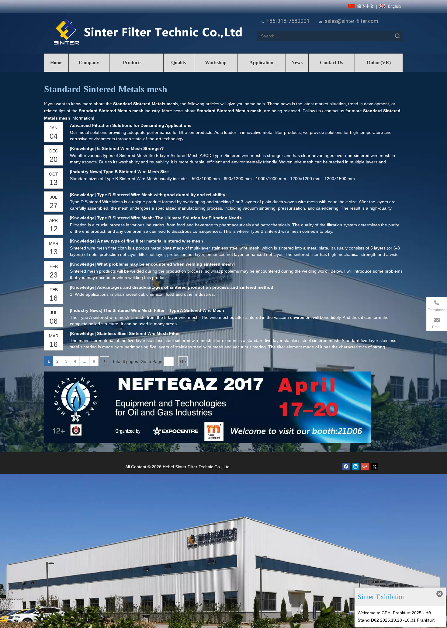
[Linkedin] (355, 466)
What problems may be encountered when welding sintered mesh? (166, 264)
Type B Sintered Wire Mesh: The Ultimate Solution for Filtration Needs (169, 217)
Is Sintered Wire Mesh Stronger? (130, 148)
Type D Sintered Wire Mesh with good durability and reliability (161, 194)
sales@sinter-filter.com (351, 21)
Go (183, 361)
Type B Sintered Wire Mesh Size (136, 171)
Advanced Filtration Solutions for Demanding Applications (131, 125)
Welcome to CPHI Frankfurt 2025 (389, 612)
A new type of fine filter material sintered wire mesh (150, 241)
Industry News (86, 171)
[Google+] (365, 466)
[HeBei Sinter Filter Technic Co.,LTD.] (147, 32)
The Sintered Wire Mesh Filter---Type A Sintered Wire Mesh (163, 310)
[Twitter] (374, 466)
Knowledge (83, 148)
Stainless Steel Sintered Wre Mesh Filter (138, 333)
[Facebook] (346, 466)
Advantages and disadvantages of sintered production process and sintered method (185, 287)
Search (397, 36)
